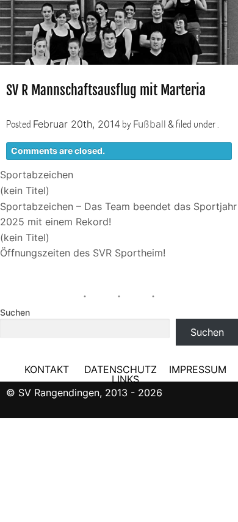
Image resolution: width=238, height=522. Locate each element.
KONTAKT (46, 369)
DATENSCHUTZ (120, 369)
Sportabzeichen (36, 175)
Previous (12, 28)
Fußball (149, 124)
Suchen (15, 312)
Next (226, 28)
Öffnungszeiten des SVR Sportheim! (82, 253)
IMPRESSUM (197, 369)
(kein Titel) (24, 190)
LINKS (125, 379)
